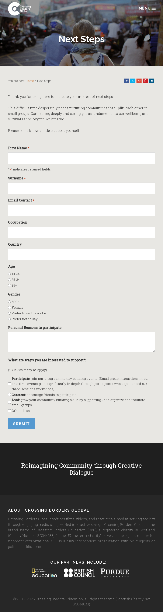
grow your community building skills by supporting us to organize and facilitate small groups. (78, 402)
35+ (14, 285)
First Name (18, 148)
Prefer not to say (25, 319)
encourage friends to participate (44, 395)
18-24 (16, 274)
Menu (145, 8)
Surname (16, 178)
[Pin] (145, 81)
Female (18, 307)
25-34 (16, 279)
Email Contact (21, 200)
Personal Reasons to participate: (35, 327)
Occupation (17, 222)
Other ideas (21, 410)
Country (15, 244)
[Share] (126, 81)
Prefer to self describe (29, 313)
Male (15, 302)
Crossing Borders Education (29, 8)
